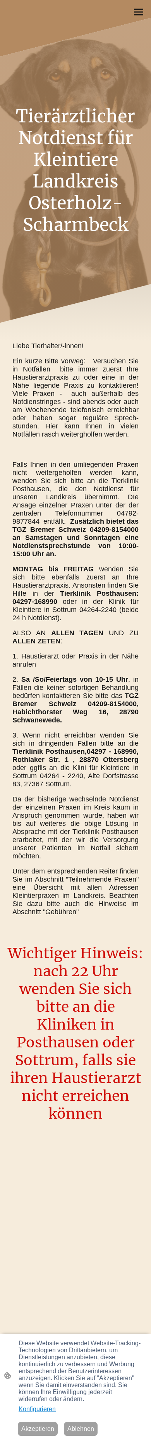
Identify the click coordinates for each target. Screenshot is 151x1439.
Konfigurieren (37, 1409)
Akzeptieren (37, 1428)
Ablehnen (80, 1428)
